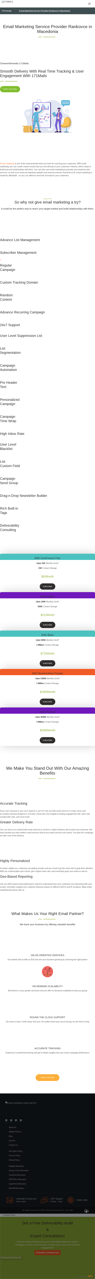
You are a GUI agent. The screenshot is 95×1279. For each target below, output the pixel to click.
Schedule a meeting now (47, 1253)
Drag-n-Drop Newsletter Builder (23, 496)
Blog (10, 1136)
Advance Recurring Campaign (22, 312)
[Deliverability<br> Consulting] (0, 520)
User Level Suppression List (21, 336)
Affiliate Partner (15, 1132)
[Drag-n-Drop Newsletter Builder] (0, 490)
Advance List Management (20, 240)
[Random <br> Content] (0, 290)
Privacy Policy (14, 1155)
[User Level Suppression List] (0, 330)
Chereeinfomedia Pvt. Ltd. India (59, 1210)
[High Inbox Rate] (0, 428)
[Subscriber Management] (0, 247)
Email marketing (7, 163)
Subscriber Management (18, 253)
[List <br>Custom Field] (0, 456)
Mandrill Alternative (16, 1188)
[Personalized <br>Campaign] (0, 394)
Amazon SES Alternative (19, 1170)
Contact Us (13, 1145)
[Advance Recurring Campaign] (0, 307)
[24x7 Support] (0, 320)
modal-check (9, 1215)
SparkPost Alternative (17, 1184)
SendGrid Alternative (17, 1175)
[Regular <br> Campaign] (0, 260)
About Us (12, 1127)
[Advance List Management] (0, 234)
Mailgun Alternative (16, 1166)
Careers (12, 1140)
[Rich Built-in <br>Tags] (0, 503)
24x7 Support (10, 325)
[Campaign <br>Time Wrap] (0, 411)
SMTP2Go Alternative (17, 1179)
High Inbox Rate (12, 434)
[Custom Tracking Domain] (0, 277)
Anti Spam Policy (16, 1151)
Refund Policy (14, 1160)
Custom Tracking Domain (19, 282)
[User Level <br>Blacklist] (0, 439)
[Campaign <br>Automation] (0, 360)
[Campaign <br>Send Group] (0, 473)
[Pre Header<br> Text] (0, 377)
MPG (90, 1276)
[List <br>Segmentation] (0, 343)
